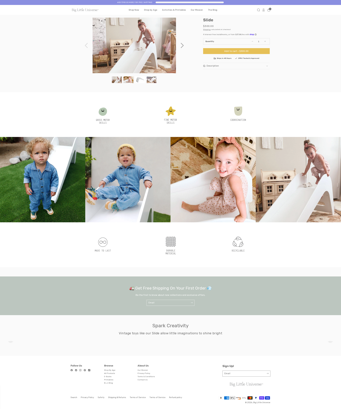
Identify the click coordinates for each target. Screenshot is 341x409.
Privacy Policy (144, 373)
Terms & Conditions (146, 377)
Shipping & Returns (117, 397)
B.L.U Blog (108, 383)
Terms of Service (138, 397)
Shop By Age (109, 370)
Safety (101, 397)
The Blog (212, 10)
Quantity (209, 41)
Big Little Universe (261, 402)
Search (74, 397)
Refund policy (175, 397)
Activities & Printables (174, 10)
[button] (182, 45)
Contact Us (143, 380)
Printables (108, 380)
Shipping (207, 29)
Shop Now (134, 10)
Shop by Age (150, 10)
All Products (109, 373)
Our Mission (197, 10)
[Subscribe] (191, 303)
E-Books (108, 377)
